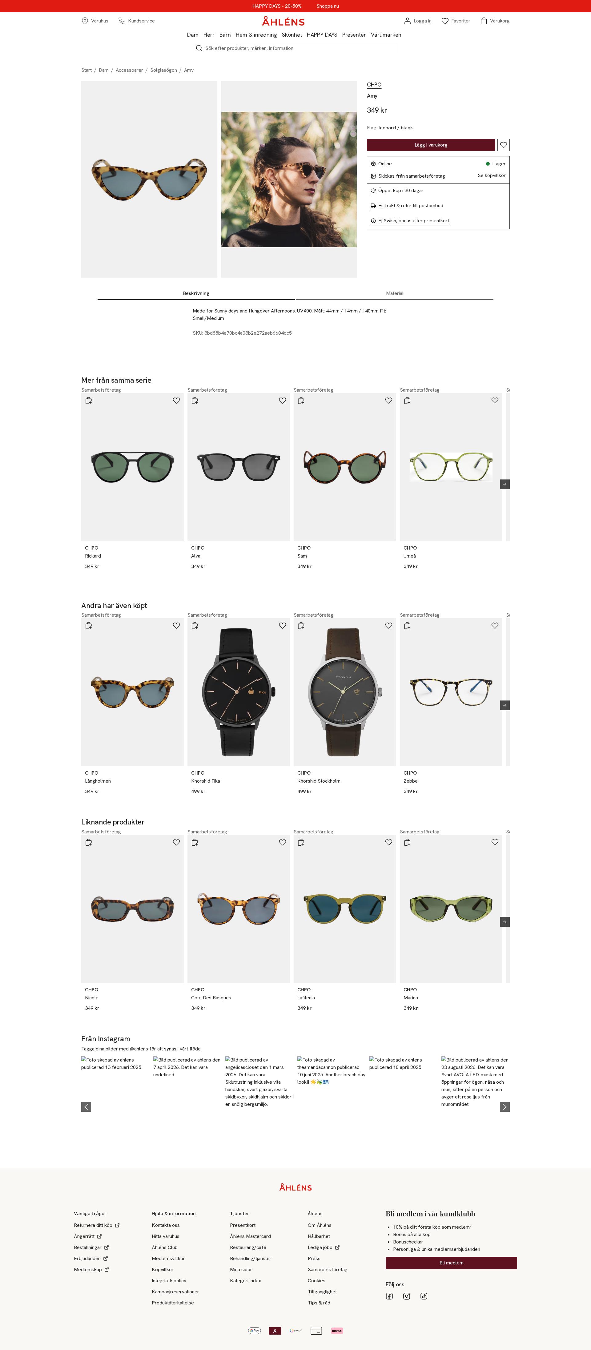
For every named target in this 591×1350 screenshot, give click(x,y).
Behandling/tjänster (250, 1258)
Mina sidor (241, 1269)
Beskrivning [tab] (196, 293)
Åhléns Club (165, 1247)
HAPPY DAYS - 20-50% (277, 6)
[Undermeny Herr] (217, 34)
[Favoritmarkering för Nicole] (176, 842)
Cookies (316, 1280)
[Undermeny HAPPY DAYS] (340, 34)
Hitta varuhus (165, 1236)
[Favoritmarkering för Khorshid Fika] (282, 625)
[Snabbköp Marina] (407, 842)
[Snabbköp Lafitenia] (301, 842)
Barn (225, 34)
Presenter (354, 34)
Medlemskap (88, 1269)
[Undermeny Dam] (201, 34)
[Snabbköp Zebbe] (407, 625)
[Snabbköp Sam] (301, 400)
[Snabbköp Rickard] (88, 400)
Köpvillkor (163, 1269)
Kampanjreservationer (175, 1291)
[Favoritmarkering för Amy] (503, 145)
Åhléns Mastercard (250, 1236)
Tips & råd (319, 1303)
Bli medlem (452, 1262)
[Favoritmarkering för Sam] (388, 400)
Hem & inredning (256, 34)
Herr (209, 34)
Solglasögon (163, 70)
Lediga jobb (320, 1247)
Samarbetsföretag (328, 1269)
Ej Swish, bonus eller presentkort (413, 221)
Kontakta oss (166, 1225)
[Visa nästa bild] (502, 484)
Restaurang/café (248, 1247)
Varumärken (386, 34)
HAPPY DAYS (322, 34)
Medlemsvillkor (168, 1258)
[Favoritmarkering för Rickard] (176, 400)
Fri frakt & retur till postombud (410, 206)
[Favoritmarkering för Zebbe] (495, 625)
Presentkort (242, 1225)
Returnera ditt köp (93, 1225)
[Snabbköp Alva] (194, 400)
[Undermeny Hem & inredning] (279, 34)
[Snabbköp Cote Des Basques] (194, 842)
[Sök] (199, 48)
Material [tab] (395, 293)
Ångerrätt (84, 1236)
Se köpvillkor (492, 175)
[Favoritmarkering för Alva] (282, 400)
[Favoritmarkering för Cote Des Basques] (282, 842)
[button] (115, 1105)
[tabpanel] (295, 328)
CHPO (374, 85)
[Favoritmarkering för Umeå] (495, 400)
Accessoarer (129, 70)
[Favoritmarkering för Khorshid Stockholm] (388, 625)
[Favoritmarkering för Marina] (495, 842)
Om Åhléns (320, 1225)
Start (86, 70)
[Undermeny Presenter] (368, 34)
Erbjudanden (87, 1258)
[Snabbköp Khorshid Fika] (194, 625)
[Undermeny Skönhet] (304, 34)
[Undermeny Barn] (233, 34)
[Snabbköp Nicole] (88, 842)
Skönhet (292, 34)
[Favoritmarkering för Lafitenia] (388, 842)
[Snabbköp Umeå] (407, 400)
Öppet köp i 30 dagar (401, 190)
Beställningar (88, 1247)
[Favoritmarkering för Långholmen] (176, 625)
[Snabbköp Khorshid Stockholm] (301, 625)
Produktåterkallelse (173, 1303)
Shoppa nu (327, 6)
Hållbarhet (319, 1236)
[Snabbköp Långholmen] (88, 625)
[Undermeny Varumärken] (404, 34)
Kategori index (245, 1280)
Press (314, 1258)
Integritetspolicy (169, 1280)
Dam (193, 34)
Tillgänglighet (322, 1291)
